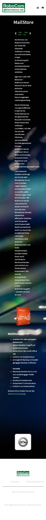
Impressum (15, 481)
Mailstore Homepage (17, 394)
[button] (38, 8)
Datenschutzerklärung (35, 481)
